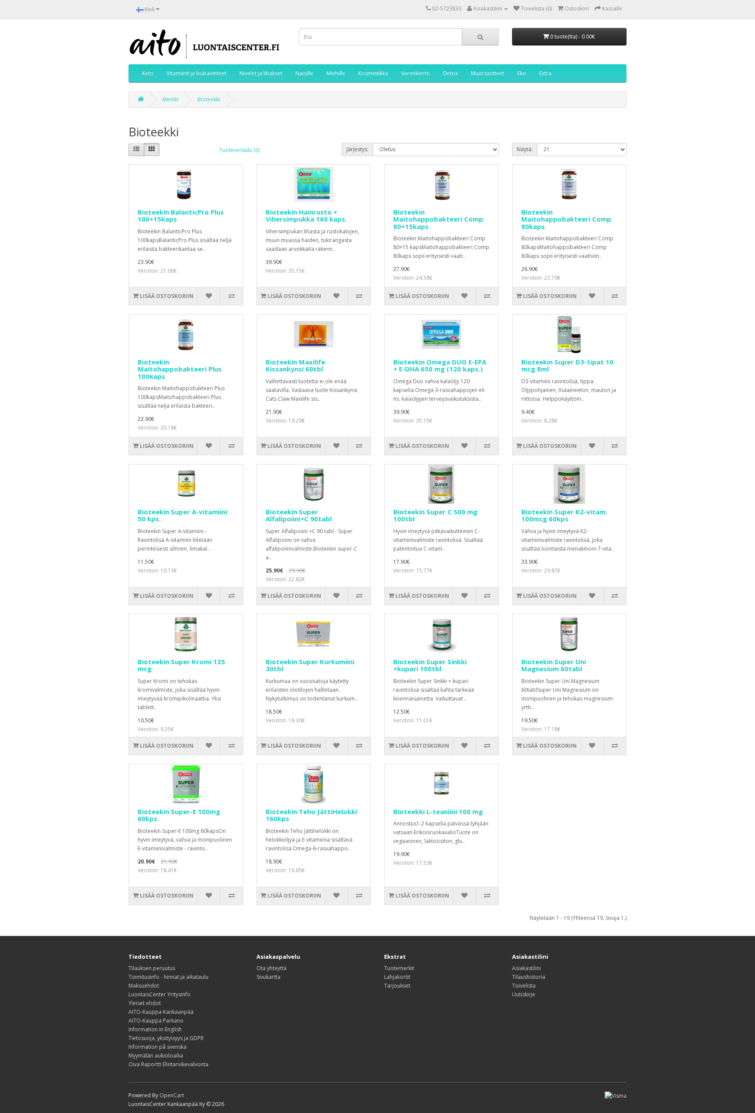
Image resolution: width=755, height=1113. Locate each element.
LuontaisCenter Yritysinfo (159, 994)
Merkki (171, 99)
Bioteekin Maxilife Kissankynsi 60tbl (295, 365)
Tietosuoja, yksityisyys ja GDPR (166, 1038)
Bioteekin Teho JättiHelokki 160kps (311, 815)
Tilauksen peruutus (151, 968)
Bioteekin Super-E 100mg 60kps (179, 815)
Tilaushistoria (528, 977)
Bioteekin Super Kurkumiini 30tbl (310, 665)
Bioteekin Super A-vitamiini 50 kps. (182, 515)
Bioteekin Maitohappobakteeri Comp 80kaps (566, 219)
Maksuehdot (143, 985)
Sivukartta (268, 977)
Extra (545, 73)
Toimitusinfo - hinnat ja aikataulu (168, 977)
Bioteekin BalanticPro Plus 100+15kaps (181, 216)
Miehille (335, 73)
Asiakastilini (526, 968)
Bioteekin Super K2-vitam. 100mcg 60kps (564, 515)
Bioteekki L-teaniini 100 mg (438, 811)
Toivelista (524, 985)
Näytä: (525, 149)
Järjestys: (357, 149)
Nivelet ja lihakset (260, 73)
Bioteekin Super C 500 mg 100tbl (435, 515)
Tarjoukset (397, 985)
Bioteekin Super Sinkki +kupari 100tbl (430, 665)
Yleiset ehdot (144, 1003)
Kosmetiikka (373, 73)
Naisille (304, 73)
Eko (521, 73)
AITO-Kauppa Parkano (156, 1020)
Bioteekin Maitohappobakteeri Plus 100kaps (180, 369)
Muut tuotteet (487, 73)
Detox (450, 73)
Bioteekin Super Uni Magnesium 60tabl (553, 665)
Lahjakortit (397, 977)
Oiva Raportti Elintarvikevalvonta (168, 1064)
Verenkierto (415, 73)
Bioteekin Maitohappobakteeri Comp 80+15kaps (438, 219)
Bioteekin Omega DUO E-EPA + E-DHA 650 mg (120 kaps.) (439, 365)
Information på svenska (157, 1047)
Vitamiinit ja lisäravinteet (196, 73)
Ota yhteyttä (271, 968)
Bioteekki (208, 99)
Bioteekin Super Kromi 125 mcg (181, 665)
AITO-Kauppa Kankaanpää (161, 1012)
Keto (147, 73)
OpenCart (171, 1095)
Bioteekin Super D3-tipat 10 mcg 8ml (567, 365)
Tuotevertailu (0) (239, 150)
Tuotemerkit (399, 968)
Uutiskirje (523, 994)
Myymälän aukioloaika (155, 1055)
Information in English (155, 1029)
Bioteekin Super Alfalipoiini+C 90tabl (299, 515)
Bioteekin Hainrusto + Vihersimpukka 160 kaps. (306, 216)
